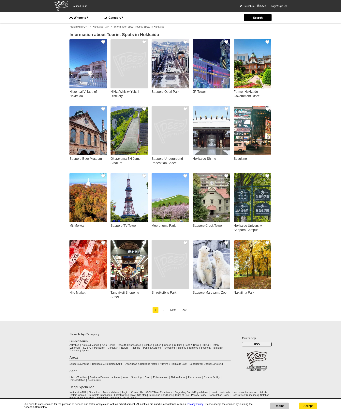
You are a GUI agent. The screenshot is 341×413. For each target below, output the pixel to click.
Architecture (94, 380)
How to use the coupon (244, 392)
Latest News (120, 395)
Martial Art (113, 347)
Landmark (74, 347)
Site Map (142, 395)
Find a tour (94, 392)
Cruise (167, 345)
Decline (279, 405)
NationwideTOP (78, 26)
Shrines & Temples (188, 347)
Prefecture (249, 6)
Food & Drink (192, 345)
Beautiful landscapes (129, 345)
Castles (148, 345)
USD (263, 6)
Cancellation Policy (219, 395)
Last (184, 309)
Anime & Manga (90, 345)
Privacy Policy (198, 395)
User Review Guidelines (245, 395)
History (215, 345)
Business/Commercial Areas (105, 377)
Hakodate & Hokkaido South (107, 364)
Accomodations (111, 392)
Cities (158, 345)
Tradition (74, 350)
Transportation (77, 380)
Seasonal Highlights (212, 347)
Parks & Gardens (152, 347)
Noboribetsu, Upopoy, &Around (206, 364)
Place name (194, 377)
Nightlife (135, 347)
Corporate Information (100, 395)
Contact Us (137, 392)
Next (173, 309)
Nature (124, 347)
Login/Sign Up (279, 6)
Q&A (132, 395)
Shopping (169, 347)
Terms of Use (182, 395)
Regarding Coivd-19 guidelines (191, 392)
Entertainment (160, 377)
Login (125, 392)
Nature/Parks (178, 377)
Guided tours (80, 6)
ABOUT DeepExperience (158, 392)
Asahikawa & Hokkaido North (141, 364)
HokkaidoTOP (101, 26)
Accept (308, 405)
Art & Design (108, 345)
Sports (85, 350)
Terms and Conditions (160, 395)
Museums (99, 347)
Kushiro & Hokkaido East (173, 364)
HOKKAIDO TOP (257, 370)
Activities (74, 345)
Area (125, 377)
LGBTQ (87, 347)
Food (147, 377)
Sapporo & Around (79, 364)
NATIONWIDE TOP (257, 367)
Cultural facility (212, 377)
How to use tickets (220, 392)
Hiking (205, 345)
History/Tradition (78, 377)
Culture (178, 345)
